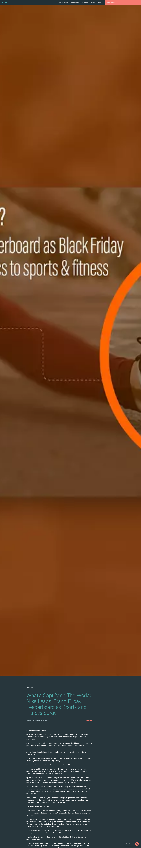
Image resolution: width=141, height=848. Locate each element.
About (99, 2)
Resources (92, 2)
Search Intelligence (63, 2)
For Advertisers (74, 2)
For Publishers (84, 2)
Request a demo (111, 2)
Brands (29, 687)
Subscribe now (129, 843)
